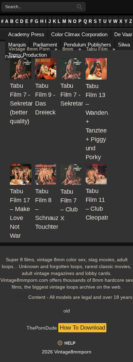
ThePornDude (42, 328)
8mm (68, 49)
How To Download (82, 327)
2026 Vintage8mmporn (66, 351)
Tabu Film (97, 49)
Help (69, 343)
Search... (13, 6)
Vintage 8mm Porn (29, 49)
